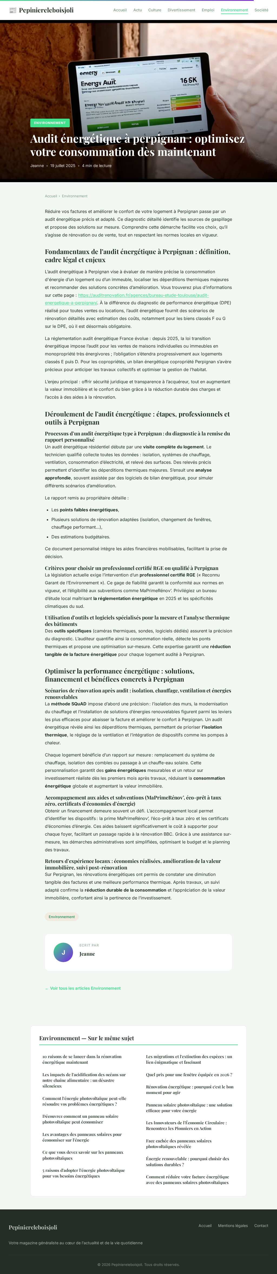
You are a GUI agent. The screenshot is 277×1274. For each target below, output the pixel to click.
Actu (137, 10)
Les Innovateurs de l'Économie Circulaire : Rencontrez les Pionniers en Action (186, 1125)
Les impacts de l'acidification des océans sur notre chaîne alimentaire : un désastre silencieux (84, 1080)
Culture (154, 10)
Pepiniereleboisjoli (41, 9)
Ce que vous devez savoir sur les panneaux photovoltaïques (82, 1154)
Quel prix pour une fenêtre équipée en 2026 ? (189, 1074)
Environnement (234, 10)
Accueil (120, 10)
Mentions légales (233, 1225)
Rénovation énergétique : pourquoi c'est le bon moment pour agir (189, 1089)
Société (261, 10)
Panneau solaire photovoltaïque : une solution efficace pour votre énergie (189, 1107)
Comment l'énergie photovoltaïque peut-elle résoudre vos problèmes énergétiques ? (84, 1101)
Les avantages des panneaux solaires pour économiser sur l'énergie (82, 1137)
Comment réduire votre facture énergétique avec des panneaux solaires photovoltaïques (187, 1179)
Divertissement (181, 10)
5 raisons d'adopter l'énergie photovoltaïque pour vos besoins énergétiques (83, 1173)
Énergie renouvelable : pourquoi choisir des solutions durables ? (187, 1161)
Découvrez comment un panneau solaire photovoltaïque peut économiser (80, 1119)
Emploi (208, 10)
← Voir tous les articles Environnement (83, 988)
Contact (261, 1225)
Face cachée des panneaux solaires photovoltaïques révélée (179, 1143)
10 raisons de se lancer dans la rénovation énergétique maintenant (81, 1059)
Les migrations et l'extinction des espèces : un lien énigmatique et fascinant (189, 1059)
